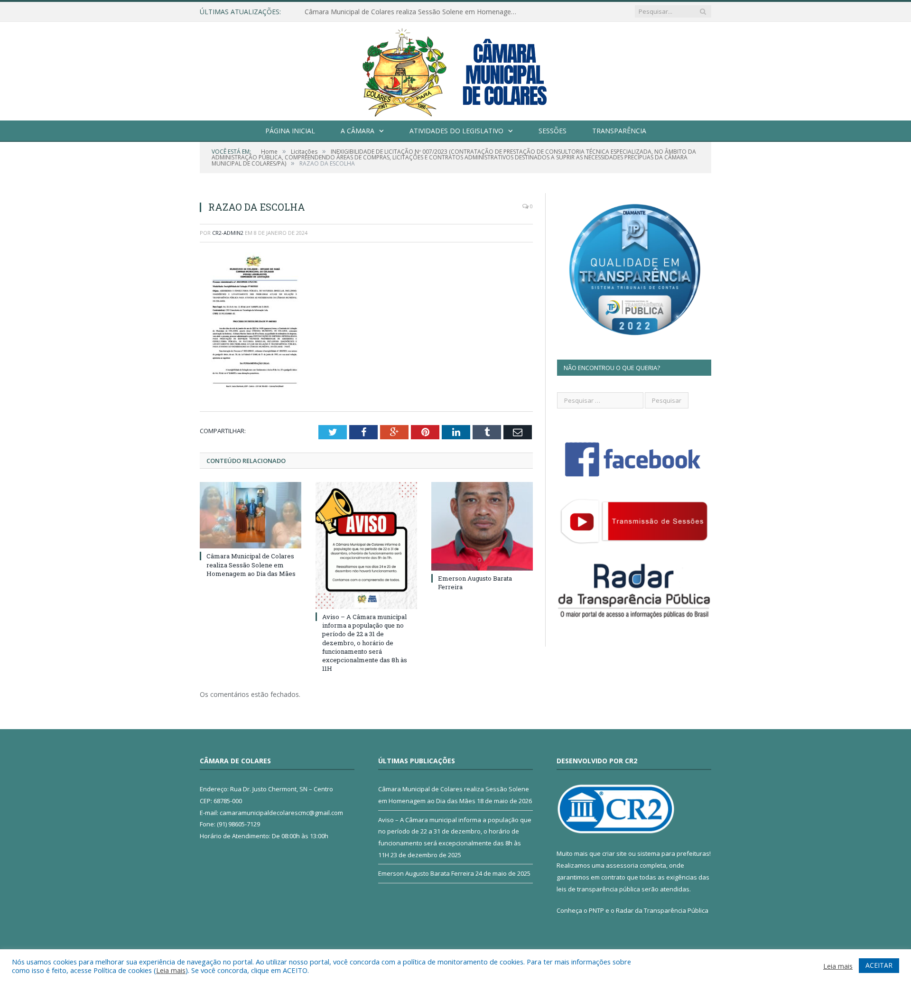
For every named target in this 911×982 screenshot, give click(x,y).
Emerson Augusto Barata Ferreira (426, 873)
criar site (614, 853)
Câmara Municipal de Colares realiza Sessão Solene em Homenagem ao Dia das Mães (414, 12)
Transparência (619, 130)
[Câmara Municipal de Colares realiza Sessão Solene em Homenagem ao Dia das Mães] (250, 515)
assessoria (622, 865)
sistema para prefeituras (673, 853)
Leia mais (171, 970)
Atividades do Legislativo (456, 130)
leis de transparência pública (598, 889)
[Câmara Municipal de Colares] (455, 69)
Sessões (553, 130)
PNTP (596, 910)
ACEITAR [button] (878, 965)
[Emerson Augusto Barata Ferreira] (482, 526)
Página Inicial (290, 130)
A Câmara (357, 130)
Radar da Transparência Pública (662, 910)
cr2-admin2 (227, 232)
